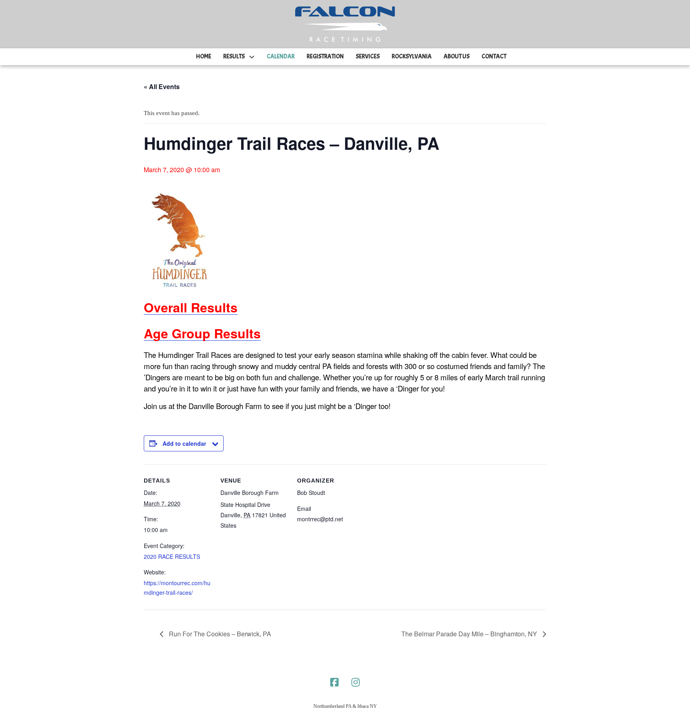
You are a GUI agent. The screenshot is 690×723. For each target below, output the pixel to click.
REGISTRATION (325, 56)
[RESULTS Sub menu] (252, 57)
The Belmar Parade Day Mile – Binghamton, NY (470, 633)
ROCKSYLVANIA (412, 56)
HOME (203, 56)
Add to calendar (184, 443)
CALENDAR (281, 56)
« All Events (162, 86)
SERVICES (368, 56)
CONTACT (494, 56)
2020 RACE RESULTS (172, 556)
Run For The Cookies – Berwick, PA (219, 633)
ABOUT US (457, 56)
